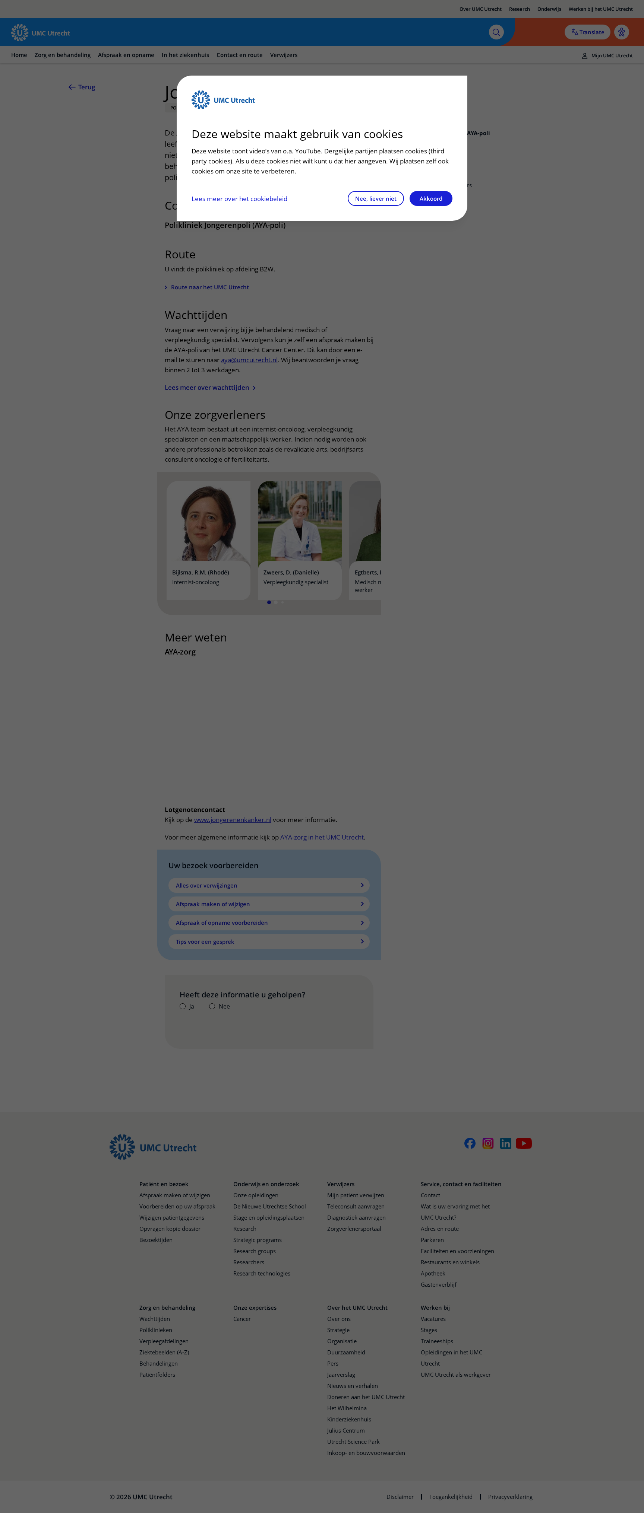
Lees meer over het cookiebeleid (239, 198)
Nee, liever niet (376, 198)
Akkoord (431, 198)
